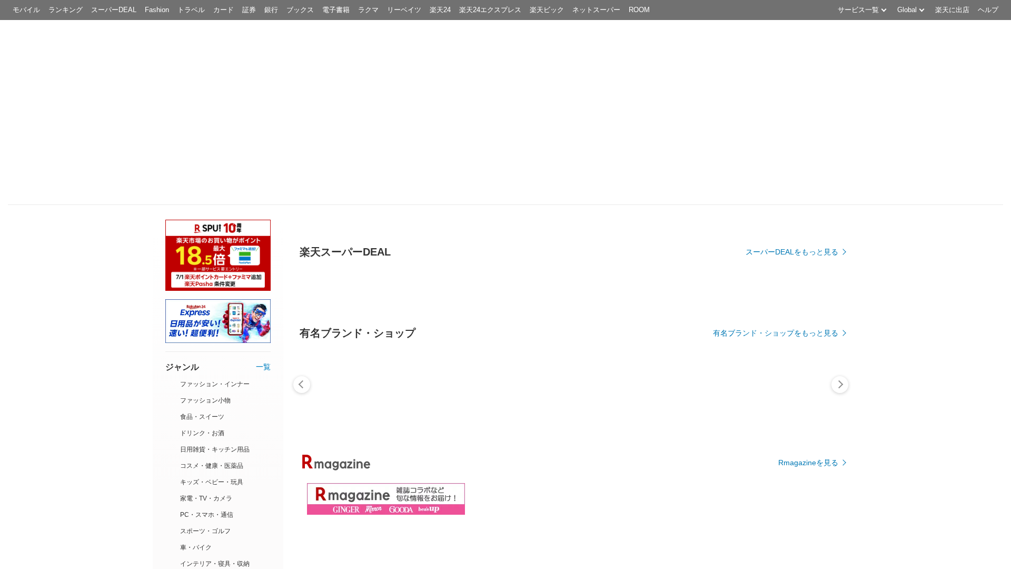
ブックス (300, 10)
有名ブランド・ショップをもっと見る (775, 333)
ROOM (639, 10)
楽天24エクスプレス (490, 10)
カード (223, 10)
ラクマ (368, 10)
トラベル (191, 10)
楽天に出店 (952, 10)
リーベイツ (404, 10)
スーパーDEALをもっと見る (792, 252)
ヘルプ (988, 10)
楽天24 (440, 10)
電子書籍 (336, 10)
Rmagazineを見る (808, 462)
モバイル (26, 10)
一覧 (263, 366)
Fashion (157, 10)
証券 (249, 10)
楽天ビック (547, 10)
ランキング (65, 10)
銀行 (271, 10)
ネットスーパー (596, 10)
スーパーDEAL (113, 10)
